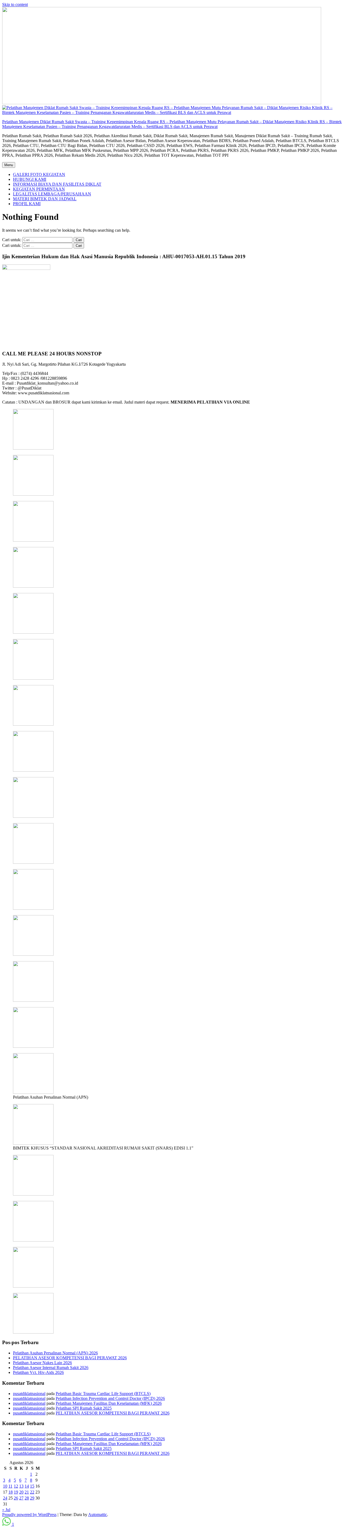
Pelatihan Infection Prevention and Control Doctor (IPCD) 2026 (110, 1398)
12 (16, 1486)
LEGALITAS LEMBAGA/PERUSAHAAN (52, 194)
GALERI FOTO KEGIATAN (39, 174)
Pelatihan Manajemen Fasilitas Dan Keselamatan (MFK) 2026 (109, 1403)
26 (16, 1498)
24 (5, 1498)
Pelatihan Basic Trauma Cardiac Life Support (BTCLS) (103, 1393)
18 (10, 1492)
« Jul (6, 1509)
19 (16, 1492)
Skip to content (15, 4)
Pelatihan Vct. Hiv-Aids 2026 (38, 1372)
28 (27, 1498)
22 (32, 1492)
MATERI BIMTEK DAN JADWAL (44, 199)
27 (21, 1498)
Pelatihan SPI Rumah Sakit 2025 (84, 1408)
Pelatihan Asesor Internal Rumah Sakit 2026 (50, 1367)
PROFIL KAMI (27, 203)
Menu (8, 165)
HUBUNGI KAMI (29, 179)
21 (27, 1492)
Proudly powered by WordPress (29, 1514)
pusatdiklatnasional (29, 1393)
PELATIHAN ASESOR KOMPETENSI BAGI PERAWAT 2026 (70, 1358)
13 (21, 1486)
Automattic (97, 1514)
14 (27, 1486)
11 (10, 1486)
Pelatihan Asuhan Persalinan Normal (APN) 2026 (55, 1353)
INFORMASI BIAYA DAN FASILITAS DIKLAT (57, 184)
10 (5, 1486)
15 (32, 1486)
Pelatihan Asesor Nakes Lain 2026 (42, 1362)
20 (21, 1492)
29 (32, 1498)
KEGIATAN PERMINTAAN (39, 189)
